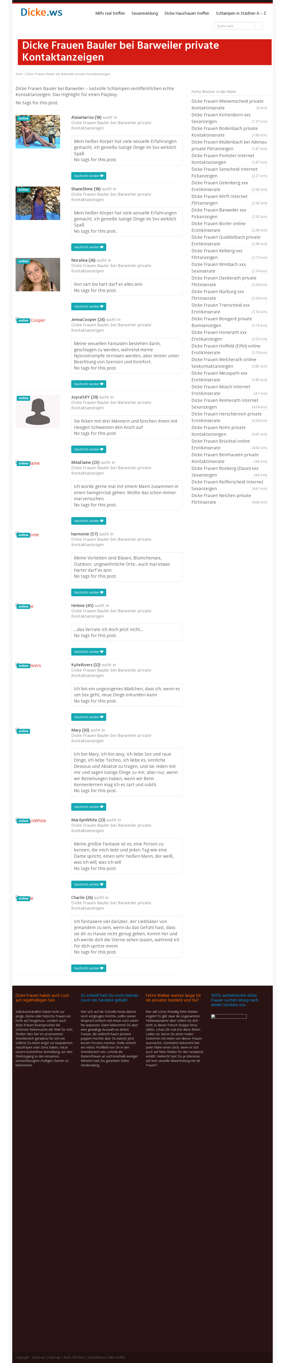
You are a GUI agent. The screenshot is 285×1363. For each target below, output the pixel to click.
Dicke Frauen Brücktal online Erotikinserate (229, 444)
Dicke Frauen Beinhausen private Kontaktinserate (229, 458)
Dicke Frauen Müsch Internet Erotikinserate (229, 390)
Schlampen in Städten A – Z (241, 13)
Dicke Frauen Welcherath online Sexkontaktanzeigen (229, 362)
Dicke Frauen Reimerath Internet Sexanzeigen (229, 403)
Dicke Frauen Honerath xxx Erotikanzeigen (229, 335)
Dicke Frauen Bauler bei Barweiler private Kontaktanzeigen (111, 125)
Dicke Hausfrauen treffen (187, 13)
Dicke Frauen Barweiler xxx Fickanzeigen (229, 213)
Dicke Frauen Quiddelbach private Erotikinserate (229, 240)
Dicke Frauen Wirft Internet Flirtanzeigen (229, 199)
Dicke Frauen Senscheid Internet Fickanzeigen (229, 172)
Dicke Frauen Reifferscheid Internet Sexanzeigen (229, 485)
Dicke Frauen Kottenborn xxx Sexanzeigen (229, 118)
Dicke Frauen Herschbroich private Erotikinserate (229, 417)
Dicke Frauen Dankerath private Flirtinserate (229, 281)
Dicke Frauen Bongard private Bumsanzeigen (229, 322)
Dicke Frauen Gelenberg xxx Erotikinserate (229, 186)
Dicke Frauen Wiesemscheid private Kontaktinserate (229, 104)
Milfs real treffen (110, 13)
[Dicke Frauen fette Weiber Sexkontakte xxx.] (41, 13)
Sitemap (54, 1357)
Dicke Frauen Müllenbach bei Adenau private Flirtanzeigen (229, 145)
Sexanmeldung (145, 13)
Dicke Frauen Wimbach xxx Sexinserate (229, 267)
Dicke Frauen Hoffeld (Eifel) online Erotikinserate (229, 349)
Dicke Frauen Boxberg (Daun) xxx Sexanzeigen (229, 471)
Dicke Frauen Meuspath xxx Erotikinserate (229, 376)
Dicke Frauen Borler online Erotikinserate (229, 226)
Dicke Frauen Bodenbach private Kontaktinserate (229, 131)
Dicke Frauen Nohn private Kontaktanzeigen (229, 430)
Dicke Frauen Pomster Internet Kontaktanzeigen (229, 158)
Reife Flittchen (74, 1357)
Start (19, 74)
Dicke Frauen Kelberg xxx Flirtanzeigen (229, 254)
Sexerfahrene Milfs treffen (106, 1357)
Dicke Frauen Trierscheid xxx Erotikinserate (229, 308)
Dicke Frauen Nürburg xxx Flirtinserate (229, 294)
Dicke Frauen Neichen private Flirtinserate (229, 498)
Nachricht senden (87, 176)
